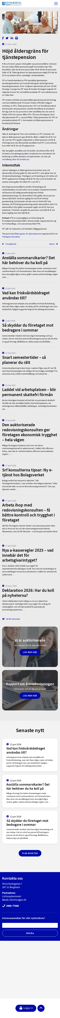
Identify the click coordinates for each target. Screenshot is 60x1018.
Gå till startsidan (13, 619)
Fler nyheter (30, 853)
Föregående (10, 244)
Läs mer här (30, 652)
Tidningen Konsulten (11, 236)
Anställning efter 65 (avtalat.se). (16, 159)
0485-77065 (12, 905)
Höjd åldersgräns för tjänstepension (26, 233)
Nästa (52, 244)
